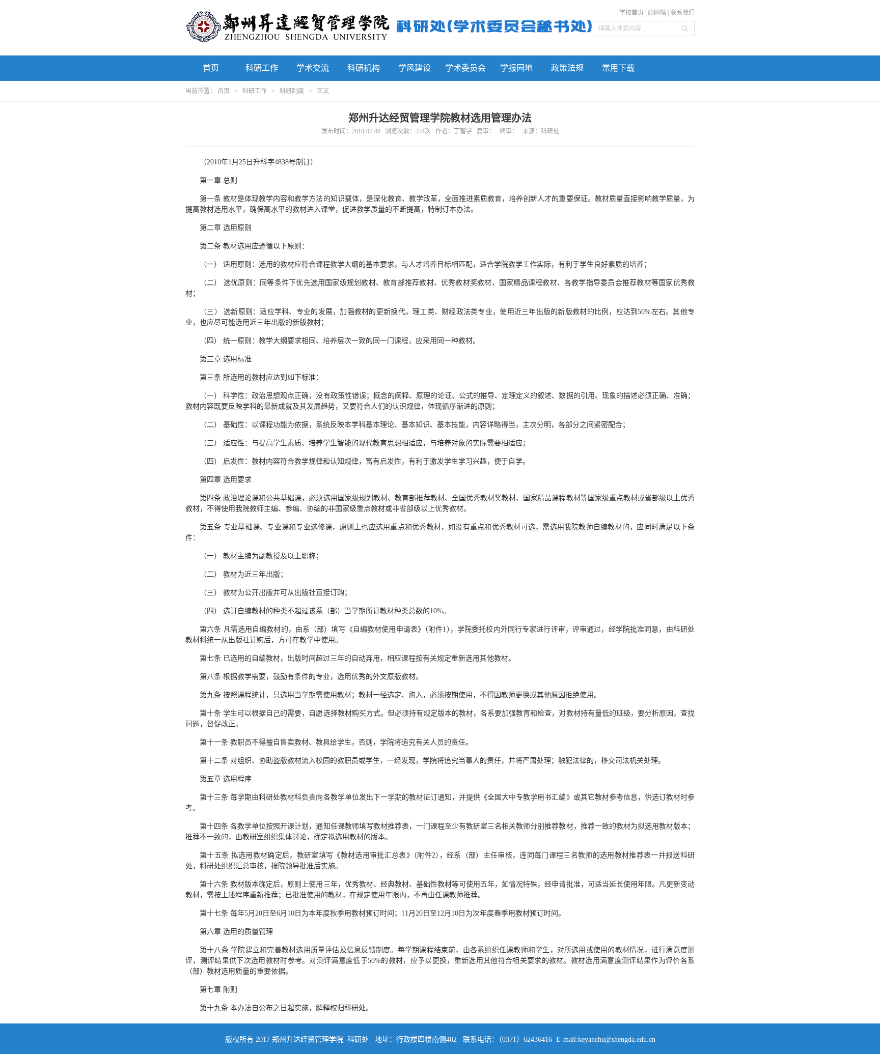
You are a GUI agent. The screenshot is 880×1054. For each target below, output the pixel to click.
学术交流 (312, 68)
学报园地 (516, 68)
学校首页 (631, 12)
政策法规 (567, 68)
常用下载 (618, 68)
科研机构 (363, 68)
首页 (211, 68)
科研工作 (261, 68)
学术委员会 (465, 68)
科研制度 (292, 91)
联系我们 (682, 12)
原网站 (657, 12)
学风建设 (414, 68)
